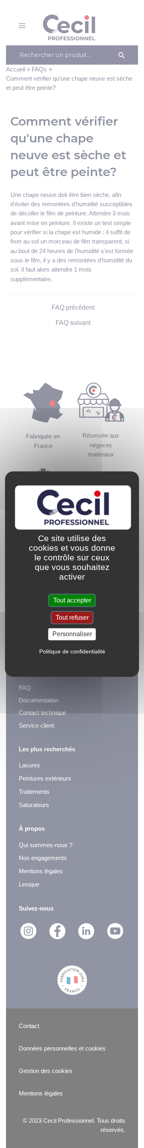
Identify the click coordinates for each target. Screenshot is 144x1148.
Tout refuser (72, 617)
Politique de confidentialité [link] (72, 651)
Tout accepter (72, 600)
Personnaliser (72, 634)
